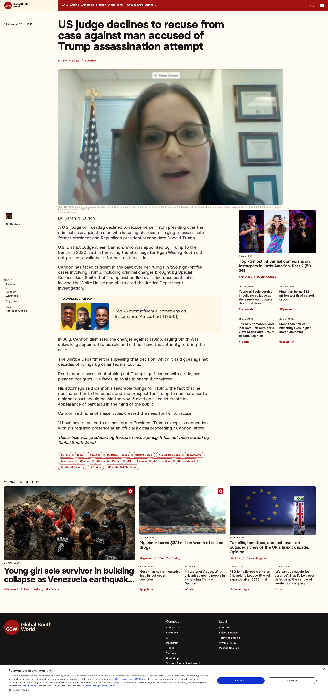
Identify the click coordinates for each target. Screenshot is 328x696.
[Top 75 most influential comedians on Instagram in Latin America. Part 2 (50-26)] (277, 244)
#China (188, 589)
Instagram (172, 642)
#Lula (278, 589)
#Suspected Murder (108, 461)
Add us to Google (16, 310)
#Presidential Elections (121, 467)
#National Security (72, 467)
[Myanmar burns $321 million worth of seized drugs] (297, 297)
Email (9, 307)
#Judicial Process (118, 454)
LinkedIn (11, 292)
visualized (115, 5)
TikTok (170, 648)
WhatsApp (172, 658)
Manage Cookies (229, 648)
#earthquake (32, 589)
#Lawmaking (194, 454)
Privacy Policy (227, 642)
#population (286, 342)
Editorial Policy (228, 632)
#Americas (245, 277)
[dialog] (164, 680)
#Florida (96, 467)
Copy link (11, 301)
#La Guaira (52, 589)
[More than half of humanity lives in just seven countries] (297, 329)
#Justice (90, 60)
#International (186, 461)
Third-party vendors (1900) (128, 679)
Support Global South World (183, 663)
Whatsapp (12, 295)
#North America (137, 461)
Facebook (12, 284)
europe (101, 5)
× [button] (324, 669)
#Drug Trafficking (169, 558)
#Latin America (266, 277)
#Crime (62, 60)
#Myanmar (285, 309)
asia (65, 5)
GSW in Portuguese (140, 5)
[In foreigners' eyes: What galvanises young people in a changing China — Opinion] (205, 577)
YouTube (171, 653)
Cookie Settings (92, 685)
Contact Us (173, 627)
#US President (162, 461)
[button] (109, 690)
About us (224, 627)
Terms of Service (229, 637)
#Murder (84, 461)
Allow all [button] (241, 680)
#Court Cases (143, 454)
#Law (75, 60)
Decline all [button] (292, 680)
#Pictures (67, 461)
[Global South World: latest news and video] (29, 5)
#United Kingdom (256, 558)
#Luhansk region (240, 589)
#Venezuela (246, 309)
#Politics (244, 342)
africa (74, 5)
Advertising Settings (28, 685)
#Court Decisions (169, 454)
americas (87, 5)
